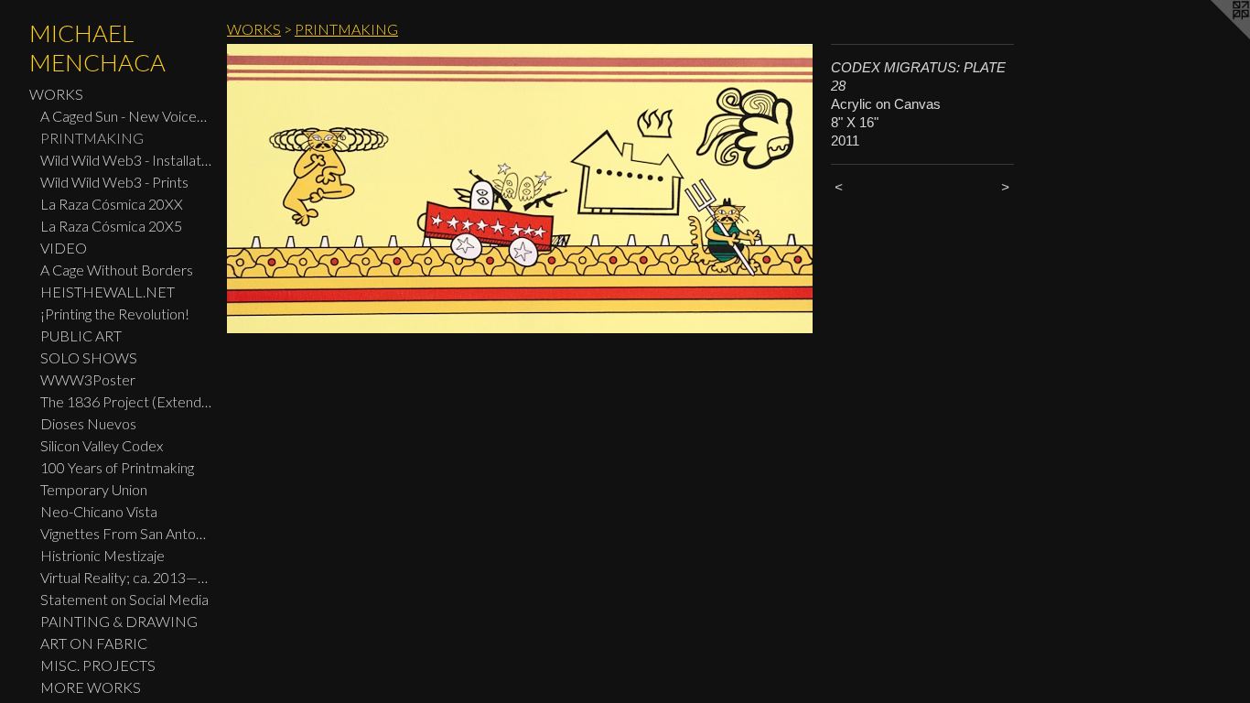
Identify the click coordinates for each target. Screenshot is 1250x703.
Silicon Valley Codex (101, 445)
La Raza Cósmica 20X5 (111, 225)
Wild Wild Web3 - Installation (126, 159)
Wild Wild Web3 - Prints (114, 181)
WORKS (56, 94)
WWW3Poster (87, 379)
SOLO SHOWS (88, 357)
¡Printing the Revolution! (114, 313)
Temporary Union (93, 489)
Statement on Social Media (124, 599)
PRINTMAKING (92, 137)
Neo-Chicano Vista (98, 511)
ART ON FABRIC (93, 643)
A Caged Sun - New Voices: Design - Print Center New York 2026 (126, 115)
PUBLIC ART (81, 335)
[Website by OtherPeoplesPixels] (1213, 36)
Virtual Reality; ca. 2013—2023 (126, 577)
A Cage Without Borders (116, 269)
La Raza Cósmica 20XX (111, 203)
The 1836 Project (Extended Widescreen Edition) (126, 401)
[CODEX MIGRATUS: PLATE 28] (520, 188)
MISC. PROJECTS (98, 665)
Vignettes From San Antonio (126, 533)
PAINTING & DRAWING (119, 621)
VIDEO (63, 247)
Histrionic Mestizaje (102, 555)
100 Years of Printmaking (117, 467)
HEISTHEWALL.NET (107, 291)
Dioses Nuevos (88, 423)
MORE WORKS (90, 687)
